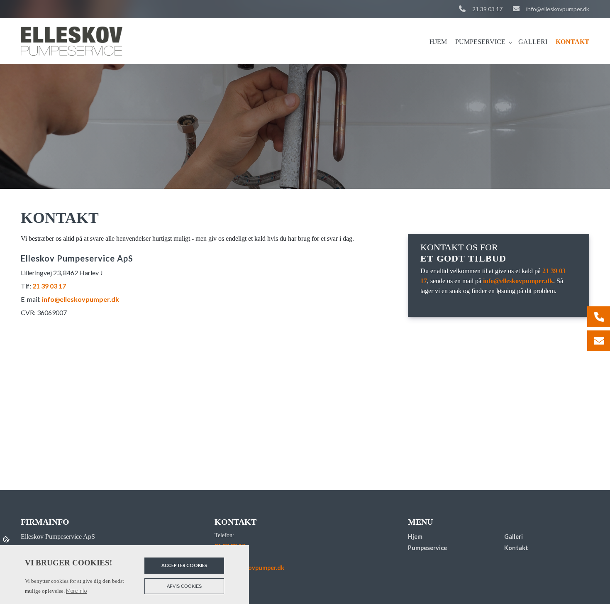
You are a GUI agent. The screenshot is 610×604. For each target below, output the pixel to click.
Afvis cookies (184, 586)
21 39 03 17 (487, 8)
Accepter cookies (184, 565)
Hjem (415, 537)
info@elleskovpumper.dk (557, 8)
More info (76, 590)
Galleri (513, 537)
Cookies (7, 539)
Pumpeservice (427, 548)
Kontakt (516, 548)
